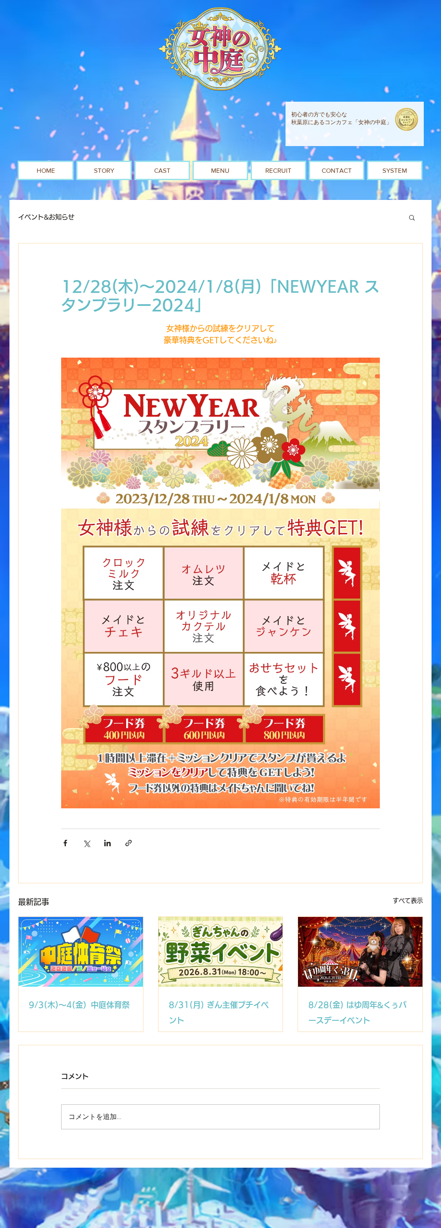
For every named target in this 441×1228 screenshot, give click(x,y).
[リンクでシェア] (128, 843)
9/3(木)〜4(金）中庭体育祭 (79, 1005)
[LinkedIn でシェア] (107, 843)
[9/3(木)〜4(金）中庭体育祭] (81, 952)
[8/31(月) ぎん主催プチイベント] (220, 952)
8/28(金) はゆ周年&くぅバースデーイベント (357, 1012)
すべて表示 (408, 901)
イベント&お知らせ (46, 217)
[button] (412, 217)
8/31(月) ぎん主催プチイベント (219, 1012)
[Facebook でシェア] (65, 843)
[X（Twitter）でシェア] (86, 843)
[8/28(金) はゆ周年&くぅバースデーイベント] (360, 952)
